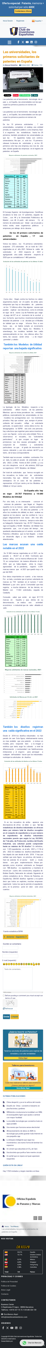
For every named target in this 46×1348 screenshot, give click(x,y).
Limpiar (14, 1016)
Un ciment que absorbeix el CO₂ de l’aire (22, 1149)
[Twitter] (22, 42)
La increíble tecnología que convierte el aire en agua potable (24, 1122)
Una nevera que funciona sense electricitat (23, 1127)
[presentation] (35, 1218)
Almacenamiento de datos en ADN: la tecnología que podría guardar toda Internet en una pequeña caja (25, 1133)
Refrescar (9, 1009)
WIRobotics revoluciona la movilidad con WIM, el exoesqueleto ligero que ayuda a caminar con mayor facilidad (24, 1115)
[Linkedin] (31, 42)
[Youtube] (27, 42)
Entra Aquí (23, 1058)
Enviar (6, 1016)
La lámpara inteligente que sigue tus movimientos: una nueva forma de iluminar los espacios (24, 1142)
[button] (9, 43)
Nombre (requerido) (10, 952)
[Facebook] (18, 42)
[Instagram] (36, 42)
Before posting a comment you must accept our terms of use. (24, 996)
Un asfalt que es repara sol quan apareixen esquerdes (23, 1157)
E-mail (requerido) (9, 960)
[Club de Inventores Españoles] (22, 30)
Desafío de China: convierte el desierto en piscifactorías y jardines (23, 1107)
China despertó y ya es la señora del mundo (24, 1102)
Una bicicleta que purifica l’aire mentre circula (24, 1152)
